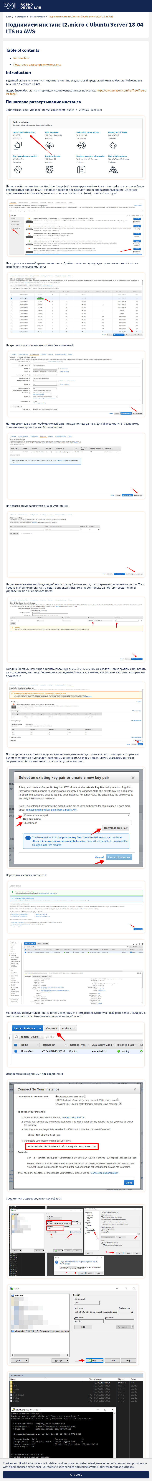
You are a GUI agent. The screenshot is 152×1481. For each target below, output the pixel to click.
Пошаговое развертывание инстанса (37, 64)
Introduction (21, 58)
